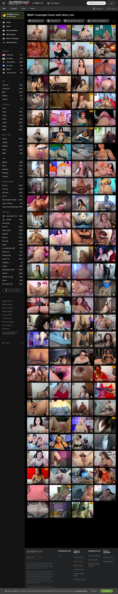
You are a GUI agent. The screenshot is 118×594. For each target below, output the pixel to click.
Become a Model (8, 322)
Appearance (36, 21)
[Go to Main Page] (18, 3)
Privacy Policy (7, 315)
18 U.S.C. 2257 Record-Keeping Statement (10, 333)
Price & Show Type (74, 21)
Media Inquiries (7, 311)
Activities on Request (98, 21)
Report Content (7, 308)
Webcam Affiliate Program (94, 565)
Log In (111, 3)
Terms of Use (6, 318)
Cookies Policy (79, 569)
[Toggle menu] (3, 3)
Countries (54, 21)
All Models (5, 329)
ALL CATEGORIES (13, 290)
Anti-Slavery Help (79, 580)
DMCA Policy (78, 565)
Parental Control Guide (79, 574)
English (32, 557)
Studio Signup (7, 325)
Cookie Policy (81, 591)
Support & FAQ (7, 301)
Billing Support (7, 304)
